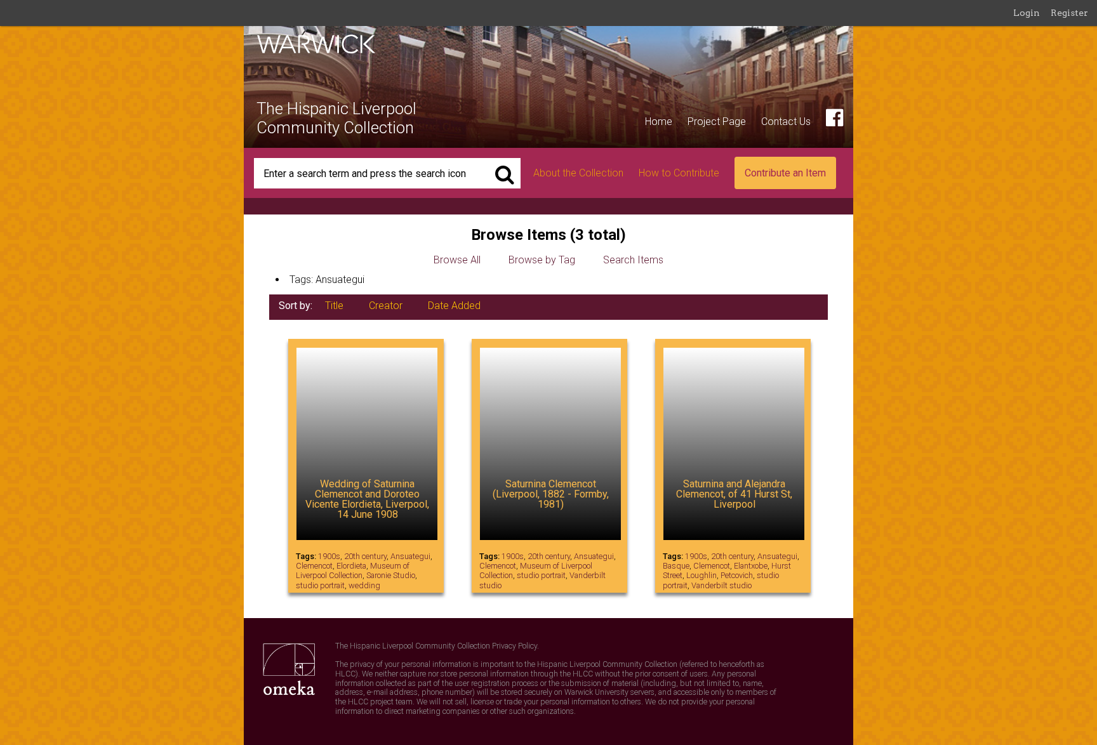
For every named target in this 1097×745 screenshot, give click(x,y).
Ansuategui (410, 556)
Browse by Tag (542, 260)
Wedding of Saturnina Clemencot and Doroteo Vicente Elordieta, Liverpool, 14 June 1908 (367, 499)
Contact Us (786, 121)
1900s (329, 556)
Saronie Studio (390, 575)
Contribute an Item (785, 173)
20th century (365, 556)
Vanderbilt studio (721, 585)
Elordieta (351, 565)
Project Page (717, 121)
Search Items (633, 260)
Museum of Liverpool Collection (352, 570)
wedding (364, 585)
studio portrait (320, 585)
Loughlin (701, 575)
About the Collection (578, 173)
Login (1026, 13)
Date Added (454, 306)
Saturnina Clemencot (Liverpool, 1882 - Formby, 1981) (551, 494)
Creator (385, 306)
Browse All (457, 260)
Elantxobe (751, 565)
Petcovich (737, 575)
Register (1069, 13)
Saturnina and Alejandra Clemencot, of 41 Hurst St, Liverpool (734, 494)
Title (334, 306)
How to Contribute (679, 173)
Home (658, 121)
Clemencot (314, 565)
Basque (676, 565)
